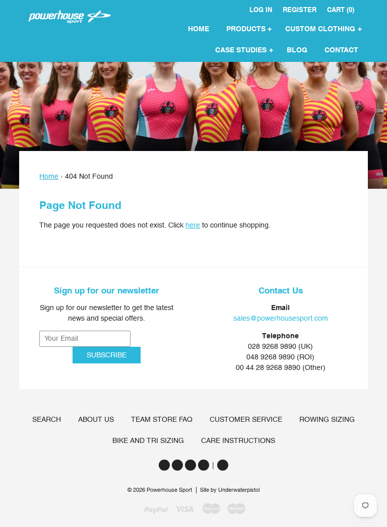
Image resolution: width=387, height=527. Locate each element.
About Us (96, 419)
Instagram (190, 465)
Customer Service (246, 419)
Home (48, 176)
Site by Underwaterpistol (230, 490)
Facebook (177, 465)
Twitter (164, 465)
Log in (260, 10)
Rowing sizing (327, 419)
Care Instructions (238, 440)
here (192, 225)
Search (46, 419)
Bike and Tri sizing (148, 440)
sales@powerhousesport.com (280, 318)
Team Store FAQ (161, 419)
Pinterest (203, 465)
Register (299, 10)
